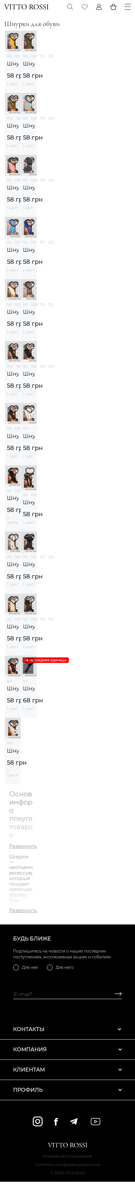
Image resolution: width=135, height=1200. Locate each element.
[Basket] (113, 7)
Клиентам (29, 1070)
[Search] (70, 7)
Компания (30, 1049)
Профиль (28, 1090)
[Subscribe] (116, 994)
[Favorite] (84, 7)
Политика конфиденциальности (67, 1164)
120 (51, 56)
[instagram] (38, 1121)
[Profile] (99, 7)
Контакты (29, 1029)
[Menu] (128, 7)
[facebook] (56, 1122)
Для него (65, 967)
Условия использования (67, 1156)
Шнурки (13, 64)
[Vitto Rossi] (26, 6)
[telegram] (73, 1121)
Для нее (30, 967)
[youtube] (95, 1121)
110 (17, 56)
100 (34, 56)
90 (9, 56)
